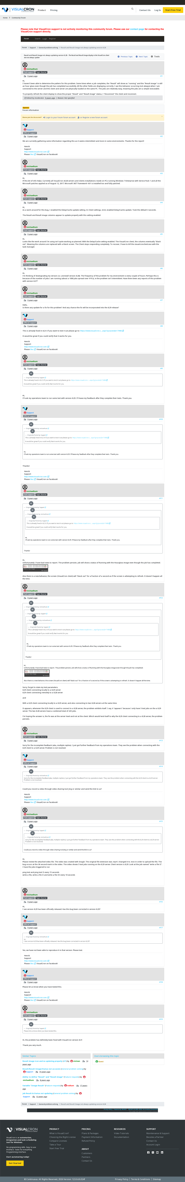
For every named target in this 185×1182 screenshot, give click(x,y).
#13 (161, 740)
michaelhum (32, 69)
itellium (70, 1085)
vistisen (76, 1061)
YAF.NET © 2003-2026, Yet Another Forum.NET (143, 1109)
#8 (161, 326)
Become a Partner (155, 1137)
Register (52, 38)
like (32, 154)
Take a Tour (55, 1144)
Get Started (15, 1163)
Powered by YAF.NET (120, 1109)
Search (37, 38)
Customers (87, 1153)
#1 (161, 76)
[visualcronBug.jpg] (36, 571)
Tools (156, 56)
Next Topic (143, 56)
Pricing (53, 10)
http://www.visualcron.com (35, 151)
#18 (161, 982)
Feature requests (71, 1077)
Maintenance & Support (157, 1133)
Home (5, 18)
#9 (161, 368)
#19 (161, 1019)
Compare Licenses (58, 1140)
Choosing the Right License (62, 1137)
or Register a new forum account (93, 117)
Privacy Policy (108, 1109)
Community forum (19, 18)
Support (33, 48)
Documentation (121, 1137)
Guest (101, 1061)
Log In (158, 10)
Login (44, 39)
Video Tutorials (121, 1133)
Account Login (153, 1144)
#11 (161, 498)
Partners (86, 1157)
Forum (26, 39)
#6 (161, 268)
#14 (161, 766)
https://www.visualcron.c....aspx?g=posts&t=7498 (101, 331)
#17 (161, 927)
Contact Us (145, 10)
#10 (161, 419)
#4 (161, 202)
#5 (161, 234)
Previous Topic (126, 56)
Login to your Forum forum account (60, 117)
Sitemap (157, 1179)
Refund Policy (88, 1140)
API (64, 1061)
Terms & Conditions (140, 1179)
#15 (161, 821)
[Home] (18, 11)
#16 (161, 902)
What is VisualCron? (59, 1133)
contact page (137, 29)
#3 (161, 173)
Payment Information (92, 1137)
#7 (161, 300)
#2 (161, 136)
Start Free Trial (173, 10)
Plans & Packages (90, 1133)
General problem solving (48, 48)
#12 (161, 598)
